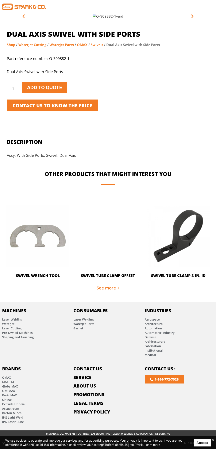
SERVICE (82, 377)
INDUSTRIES (158, 311)
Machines (14, 311)
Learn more (152, 444)
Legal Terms (88, 403)
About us (84, 386)
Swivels (97, 44)
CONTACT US (87, 369)
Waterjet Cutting (32, 44)
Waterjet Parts (62, 44)
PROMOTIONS (88, 394)
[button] (208, 7)
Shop (11, 44)
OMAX (82, 44)
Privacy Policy (91, 412)
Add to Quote (44, 87)
